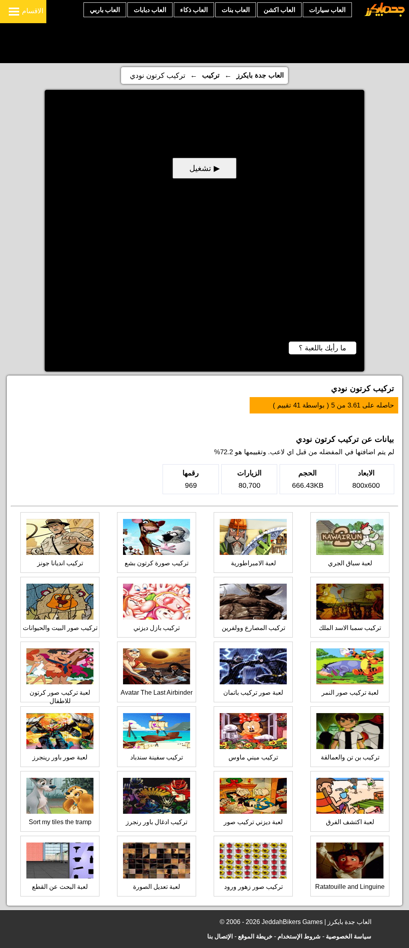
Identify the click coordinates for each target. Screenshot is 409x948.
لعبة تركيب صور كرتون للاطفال (60, 696)
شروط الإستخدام (299, 936)
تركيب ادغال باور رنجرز (156, 822)
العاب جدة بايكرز (260, 75)
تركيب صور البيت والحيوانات (60, 627)
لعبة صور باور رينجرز (59, 757)
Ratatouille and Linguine (350, 886)
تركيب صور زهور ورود (253, 886)
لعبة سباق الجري (350, 563)
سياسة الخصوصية (348, 936)
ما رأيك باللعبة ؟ (322, 348)
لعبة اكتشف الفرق (350, 822)
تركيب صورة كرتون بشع (157, 563)
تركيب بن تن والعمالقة (350, 757)
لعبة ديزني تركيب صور (253, 822)
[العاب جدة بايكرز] (385, 15)
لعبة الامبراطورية (253, 563)
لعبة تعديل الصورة (156, 886)
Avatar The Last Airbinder (157, 692)
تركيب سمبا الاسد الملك (350, 627)
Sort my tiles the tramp (60, 822)
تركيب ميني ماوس (253, 757)
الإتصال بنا (220, 936)
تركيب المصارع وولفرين (253, 627)
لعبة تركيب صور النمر (350, 692)
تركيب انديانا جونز (60, 563)
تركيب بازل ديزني (156, 627)
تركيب (211, 75)
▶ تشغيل (204, 168)
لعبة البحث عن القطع (60, 886)
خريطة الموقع (255, 936)
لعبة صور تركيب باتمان (253, 692)
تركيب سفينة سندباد (156, 757)
